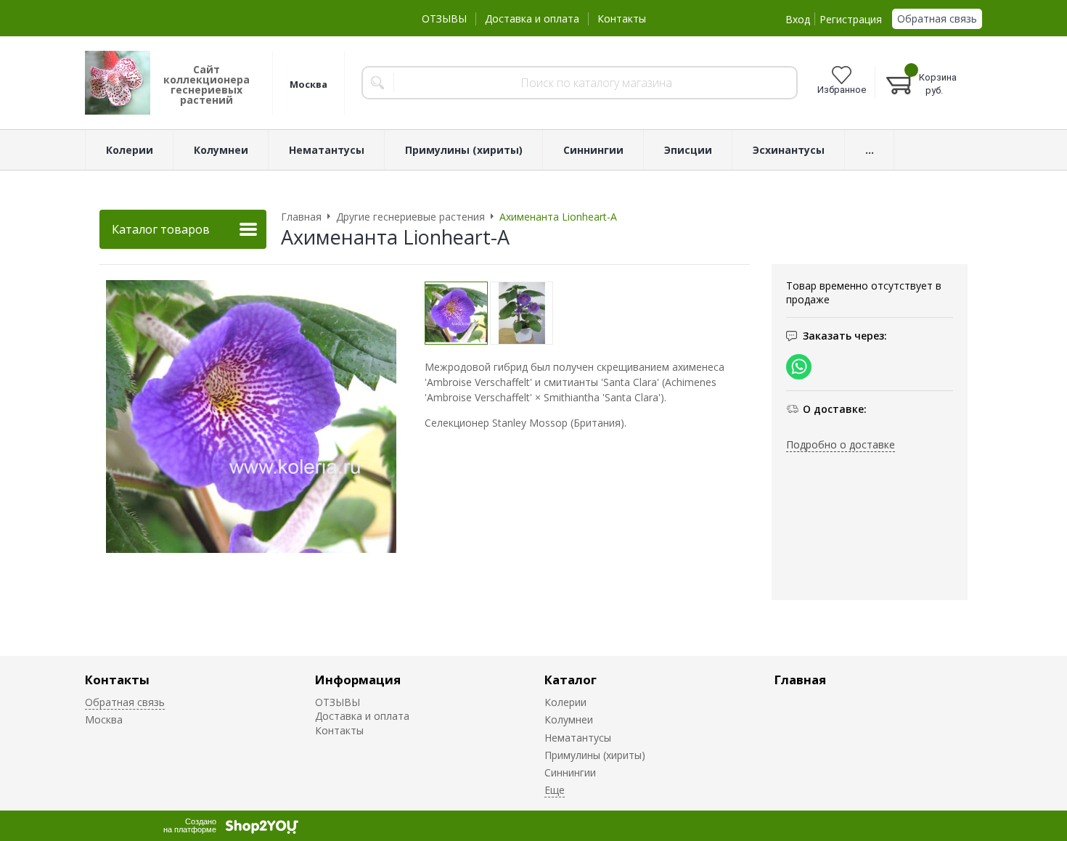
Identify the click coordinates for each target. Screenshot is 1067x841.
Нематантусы (577, 737)
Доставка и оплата (532, 18)
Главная (800, 679)
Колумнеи (568, 719)
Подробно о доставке (840, 444)
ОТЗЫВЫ (444, 18)
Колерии (565, 702)
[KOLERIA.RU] (117, 83)
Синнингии (570, 772)
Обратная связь (937, 18)
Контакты (621, 18)
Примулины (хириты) (594, 755)
